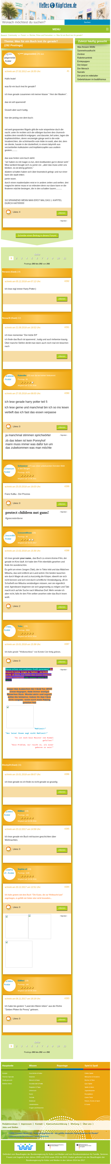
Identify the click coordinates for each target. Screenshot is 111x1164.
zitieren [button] (61, 213)
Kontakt (4, 1073)
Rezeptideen (89, 1094)
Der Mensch (83, 68)
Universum (32, 1090)
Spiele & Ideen (89, 1087)
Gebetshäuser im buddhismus (91, 79)
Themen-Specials (8, 1077)
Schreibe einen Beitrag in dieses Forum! (37, 235)
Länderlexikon (33, 1104)
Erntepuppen (83, 61)
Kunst (31, 1094)
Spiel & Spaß (91, 1066)
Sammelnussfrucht (86, 50)
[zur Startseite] (55, 5)
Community (12, 35)
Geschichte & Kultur (35, 1073)
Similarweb (44, 1136)
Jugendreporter (90, 1090)
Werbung (75, 1124)
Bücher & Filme (90, 1080)
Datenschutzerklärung (56, 1124)
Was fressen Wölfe (86, 47)
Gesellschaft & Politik (36, 1083)
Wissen (33, 1066)
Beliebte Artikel (7, 1083)
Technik (31, 1097)
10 (58, 258)
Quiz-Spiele (88, 1083)
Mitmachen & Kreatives (92, 1077)
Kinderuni (32, 1101)
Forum (23, 35)
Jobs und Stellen (10, 1127)
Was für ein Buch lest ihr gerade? (69, 35)
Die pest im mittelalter (87, 76)
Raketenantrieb (84, 58)
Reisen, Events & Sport (92, 1101)
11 (64, 258)
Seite (37, 254)
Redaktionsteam (10, 1124)
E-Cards (87, 1104)
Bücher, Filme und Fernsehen (41, 35)
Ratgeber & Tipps (35, 1087)
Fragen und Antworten (36, 1108)
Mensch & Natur (34, 1080)
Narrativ (81, 72)
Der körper (82, 65)
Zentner (81, 54)
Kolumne (32, 1077)
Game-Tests (89, 1097)
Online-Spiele (89, 1073)
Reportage (62, 1066)
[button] (87, 22)
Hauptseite (7, 1066)
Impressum (26, 1124)
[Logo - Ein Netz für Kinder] (25, 1147)
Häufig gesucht (7, 1080)
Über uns (87, 1124)
